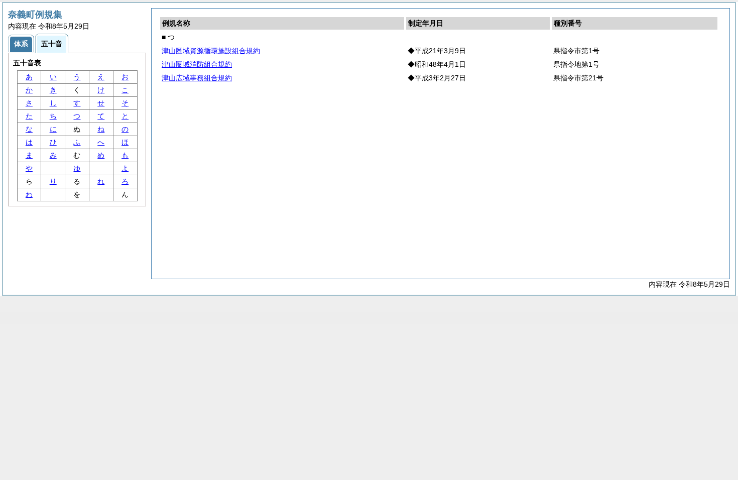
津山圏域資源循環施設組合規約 (211, 51)
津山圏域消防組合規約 (197, 64)
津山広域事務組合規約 (197, 78)
